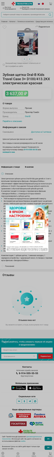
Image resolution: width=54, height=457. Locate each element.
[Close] (45, 208)
